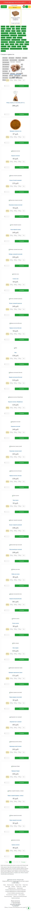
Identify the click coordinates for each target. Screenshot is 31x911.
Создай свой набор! (15, 23)
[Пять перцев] (15, 643)
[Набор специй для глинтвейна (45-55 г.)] (15, 96)
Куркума (24, 30)
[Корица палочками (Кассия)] (15, 372)
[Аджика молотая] (15, 840)
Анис (8, 26)
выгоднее (11, 2)
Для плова (5, 57)
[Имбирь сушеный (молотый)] (15, 249)
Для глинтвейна (13, 60)
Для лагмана (5, 60)
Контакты (13, 886)
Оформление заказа (11, 888)
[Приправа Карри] (15, 766)
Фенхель (12, 44)
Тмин (2, 44)
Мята (9, 46)
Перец (14, 37)
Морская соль (14, 35)
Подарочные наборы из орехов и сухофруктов (15, 18)
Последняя (23, 862)
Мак (24, 33)
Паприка (25, 48)
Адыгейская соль (5, 48)
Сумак (27, 42)
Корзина (24, 886)
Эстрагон (14, 46)
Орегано (3, 37)
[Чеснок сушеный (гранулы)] (15, 298)
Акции (4, 884)
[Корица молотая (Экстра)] (16, 471)
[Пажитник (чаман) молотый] (15, 200)
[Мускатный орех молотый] (15, 544)
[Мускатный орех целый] (15, 67)
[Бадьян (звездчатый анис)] (15, 594)
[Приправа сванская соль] (15, 124)
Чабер (17, 44)
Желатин (9, 28)
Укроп (7, 44)
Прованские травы (16, 39)
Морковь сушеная (5, 35)
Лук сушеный (13, 33)
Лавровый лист (4, 33)
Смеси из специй (20, 42)
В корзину (21, 85)
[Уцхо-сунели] (15, 495)
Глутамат (3, 50)
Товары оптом (25, 884)
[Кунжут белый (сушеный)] (15, 175)
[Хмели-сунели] (15, 618)
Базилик (12, 26)
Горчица (3, 28)
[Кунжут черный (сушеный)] (15, 520)
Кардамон (23, 28)
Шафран (26, 44)
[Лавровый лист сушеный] (16, 717)
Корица (13, 30)
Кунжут (18, 30)
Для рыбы (24, 57)
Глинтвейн (3, 46)
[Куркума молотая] (15, 151)
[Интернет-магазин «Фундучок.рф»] (15, 879)
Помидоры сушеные (5, 39)
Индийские (18, 57)
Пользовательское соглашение (11, 894)
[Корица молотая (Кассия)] (16, 323)
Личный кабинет (20, 888)
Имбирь (18, 28)
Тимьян (24, 46)
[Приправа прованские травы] (15, 667)
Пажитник (9, 37)
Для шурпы (11, 57)
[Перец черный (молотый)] (15, 815)
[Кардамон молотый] (15, 421)
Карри (2, 30)
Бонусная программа (8, 896)
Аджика (3, 26)
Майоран (19, 33)
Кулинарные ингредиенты (16, 48)
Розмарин (24, 39)
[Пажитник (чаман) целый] (15, 446)
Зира (13, 28)
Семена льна (12, 42)
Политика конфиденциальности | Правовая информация (15, 889)
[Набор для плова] (15, 569)
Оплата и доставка (10, 884)
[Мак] (15, 348)
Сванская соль (4, 42)
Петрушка (20, 37)
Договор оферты (22, 894)
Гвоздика (24, 26)
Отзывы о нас (18, 886)
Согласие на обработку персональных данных (15, 893)
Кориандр (8, 30)
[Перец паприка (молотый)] (15, 692)
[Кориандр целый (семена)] (15, 741)
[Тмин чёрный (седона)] (15, 224)
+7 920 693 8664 (13, 5)
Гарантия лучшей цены (15, 898)
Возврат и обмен (18, 884)
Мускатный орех (22, 35)
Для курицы (21, 60)
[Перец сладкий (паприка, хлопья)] (15, 791)
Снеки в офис (7, 886)
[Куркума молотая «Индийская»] (15, 397)
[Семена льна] (15, 274)
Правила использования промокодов (20, 896)
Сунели (19, 46)
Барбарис (18, 26)
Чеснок (21, 44)
